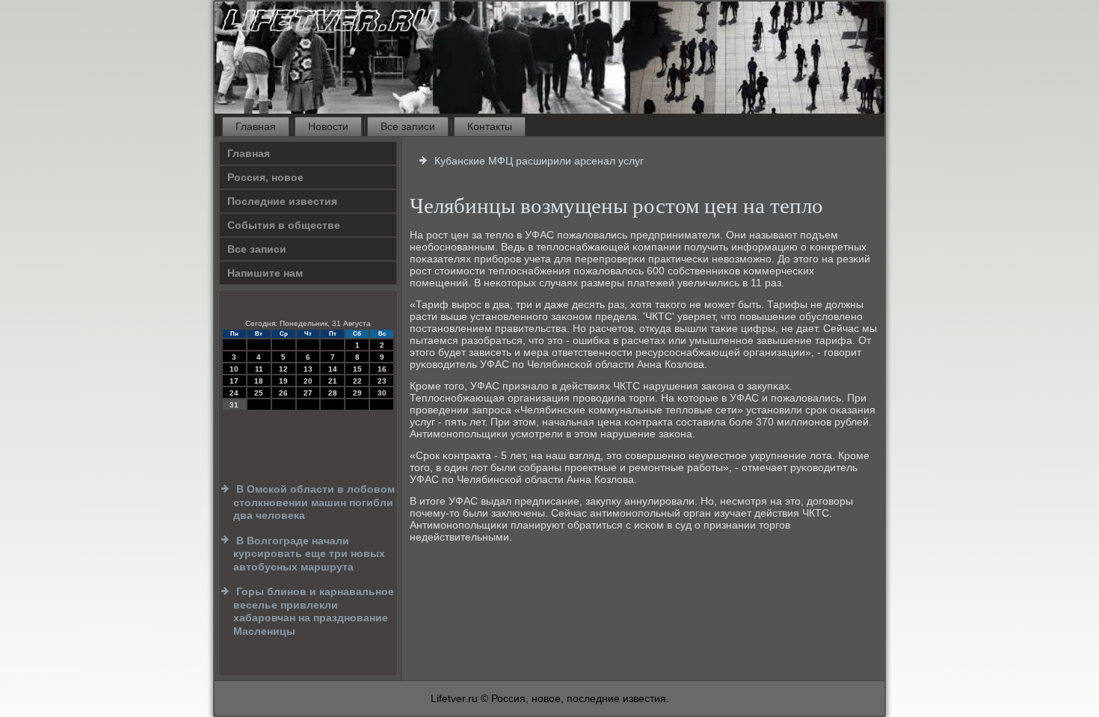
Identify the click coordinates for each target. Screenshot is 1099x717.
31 (234, 405)
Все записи (408, 126)
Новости (328, 126)
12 (283, 369)
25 (258, 393)
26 (283, 393)
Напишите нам (265, 273)
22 (357, 381)
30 (382, 393)
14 (332, 369)
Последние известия (282, 201)
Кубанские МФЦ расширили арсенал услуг (539, 161)
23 (382, 381)
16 (382, 369)
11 (259, 369)
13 (308, 369)
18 (258, 381)
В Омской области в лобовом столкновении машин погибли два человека (314, 502)
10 (234, 369)
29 (357, 393)
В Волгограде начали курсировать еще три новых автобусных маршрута (309, 554)
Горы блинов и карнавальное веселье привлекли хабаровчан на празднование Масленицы (313, 611)
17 (234, 381)
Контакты (489, 126)
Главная (256, 126)
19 (283, 381)
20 (308, 381)
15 (357, 369)
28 (332, 393)
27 (308, 393)
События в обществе (283, 225)
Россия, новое (265, 177)
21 (332, 381)
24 (234, 393)
